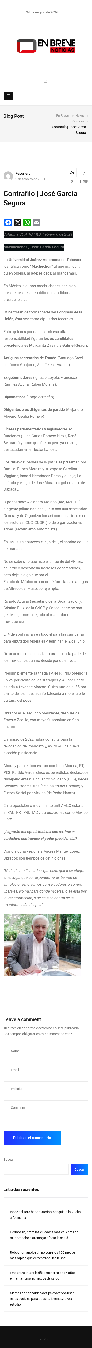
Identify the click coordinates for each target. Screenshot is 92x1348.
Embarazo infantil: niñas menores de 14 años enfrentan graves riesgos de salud (42, 1275)
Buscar (9, 1159)
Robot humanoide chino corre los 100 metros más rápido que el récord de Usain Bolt (42, 1255)
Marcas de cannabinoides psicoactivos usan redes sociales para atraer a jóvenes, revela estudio (42, 1298)
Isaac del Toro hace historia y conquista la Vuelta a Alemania (45, 1214)
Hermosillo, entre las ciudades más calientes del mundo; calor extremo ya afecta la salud (44, 1235)
